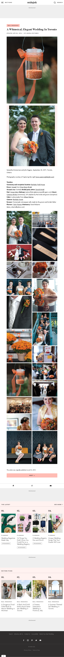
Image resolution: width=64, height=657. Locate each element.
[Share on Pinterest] (13, 486)
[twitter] (36, 640)
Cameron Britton (12, 195)
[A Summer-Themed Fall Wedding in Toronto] (55, 589)
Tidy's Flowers (17, 204)
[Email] (51, 486)
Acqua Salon (14, 192)
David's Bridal (40, 190)
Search (11, 634)
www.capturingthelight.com (45, 177)
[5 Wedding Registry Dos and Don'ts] (40, 523)
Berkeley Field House (38, 185)
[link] (32, 2)
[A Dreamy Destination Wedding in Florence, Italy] (40, 589)
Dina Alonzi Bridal (26, 187)
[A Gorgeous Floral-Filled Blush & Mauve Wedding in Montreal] (8, 589)
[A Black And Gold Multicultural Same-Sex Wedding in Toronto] (24, 589)
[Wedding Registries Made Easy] (8, 523)
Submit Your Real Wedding (46, 634)
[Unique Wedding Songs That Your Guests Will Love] (55, 523)
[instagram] (27, 640)
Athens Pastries (29, 197)
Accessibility (35, 634)
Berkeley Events (18, 200)
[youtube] (40, 640)
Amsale (14, 187)
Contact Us (27, 634)
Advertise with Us (18, 634)
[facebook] (23, 640)
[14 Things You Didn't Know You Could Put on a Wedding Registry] (24, 523)
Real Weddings (13, 25)
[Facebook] (32, 486)
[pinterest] (32, 640)
